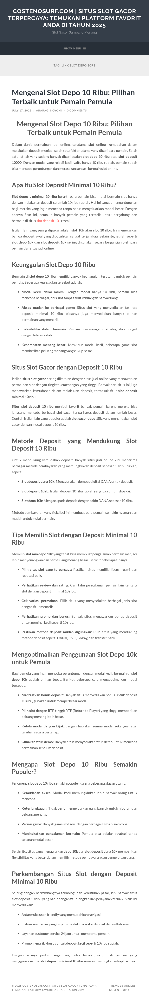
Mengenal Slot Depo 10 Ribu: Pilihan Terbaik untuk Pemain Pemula (73, 97)
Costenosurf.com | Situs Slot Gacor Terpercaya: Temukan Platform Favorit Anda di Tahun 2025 (74, 18)
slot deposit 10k (48, 220)
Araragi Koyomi (49, 110)
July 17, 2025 (21, 110)
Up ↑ (126, 989)
